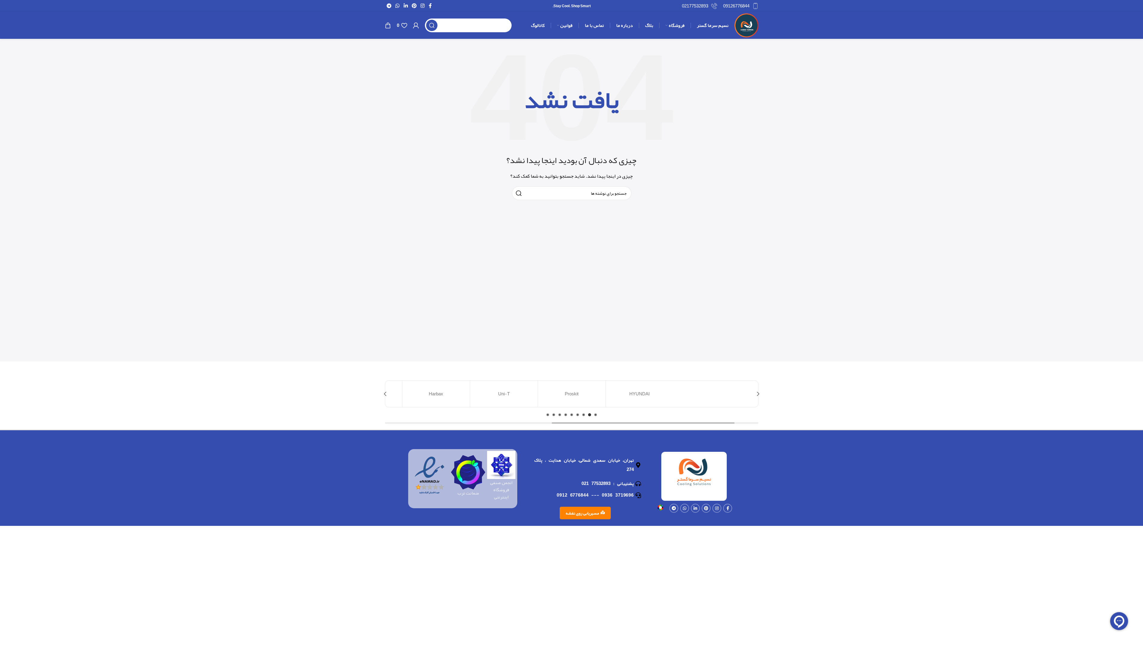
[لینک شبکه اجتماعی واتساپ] (398, 5)
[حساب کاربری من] (416, 25)
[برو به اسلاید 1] (595, 414)
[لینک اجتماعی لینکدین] (406, 5)
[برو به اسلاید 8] (553, 414)
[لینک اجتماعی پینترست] (414, 5)
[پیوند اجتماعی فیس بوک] (430, 5)
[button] (758, 394)
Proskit (572, 393)
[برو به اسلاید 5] (571, 414)
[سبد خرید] (388, 25)
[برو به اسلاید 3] (583, 414)
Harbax (436, 393)
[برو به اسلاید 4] (577, 414)
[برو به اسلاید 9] (547, 414)
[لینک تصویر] (660, 508)
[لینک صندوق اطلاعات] (740, 6)
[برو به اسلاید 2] (589, 414)
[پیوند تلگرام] (389, 5)
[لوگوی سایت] (746, 26)
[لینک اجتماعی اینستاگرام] (423, 5)
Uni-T (504, 393)
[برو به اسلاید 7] (559, 414)
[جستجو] (431, 25)
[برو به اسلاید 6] (565, 414)
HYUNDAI (639, 393)
